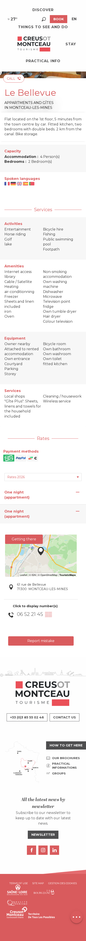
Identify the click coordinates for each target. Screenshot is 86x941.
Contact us (64, 717)
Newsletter (43, 835)
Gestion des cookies (62, 883)
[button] (44, 19)
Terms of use (18, 883)
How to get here (66, 745)
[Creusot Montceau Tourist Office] (34, 44)
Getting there (24, 539)
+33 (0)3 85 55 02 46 (27, 717)
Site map (38, 883)
